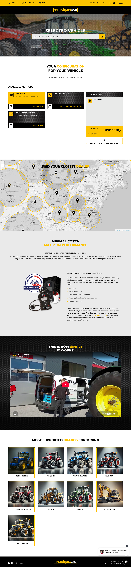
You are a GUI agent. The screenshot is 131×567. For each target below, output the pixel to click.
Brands (15, 3)
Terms (120, 561)
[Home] (65, 10)
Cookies (105, 563)
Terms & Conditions (99, 315)
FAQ (43, 3)
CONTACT (21, 563)
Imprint (114, 561)
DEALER (93, 3)
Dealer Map (30, 3)
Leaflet (118, 230)
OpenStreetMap (126, 230)
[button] (89, 215)
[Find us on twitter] (113, 3)
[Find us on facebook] (110, 3)
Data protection (116, 563)
